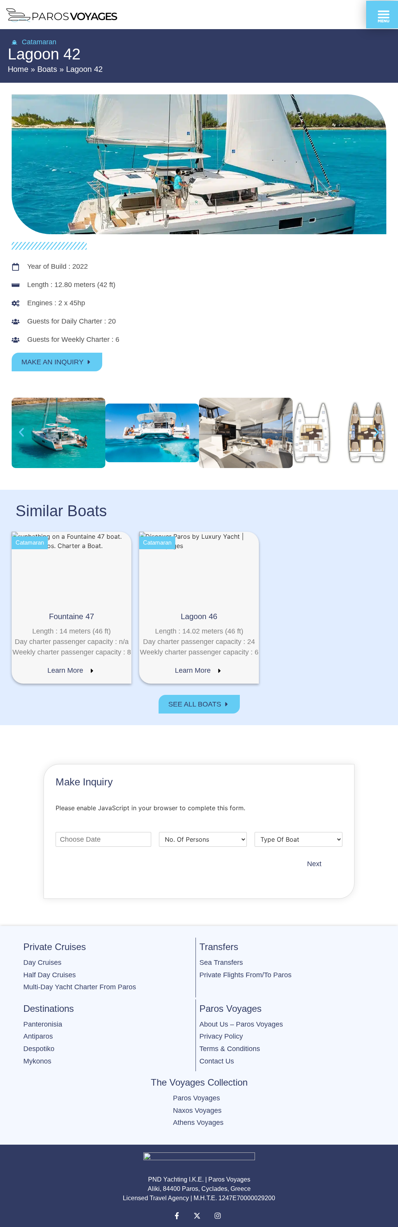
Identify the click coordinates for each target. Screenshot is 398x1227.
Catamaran (39, 42)
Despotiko (38, 1049)
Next (314, 864)
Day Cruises (42, 962)
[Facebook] (178, 1215)
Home (18, 69)
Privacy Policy (221, 1036)
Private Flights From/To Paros (245, 975)
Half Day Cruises (49, 975)
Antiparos (38, 1036)
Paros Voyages (196, 1098)
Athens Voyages (199, 1122)
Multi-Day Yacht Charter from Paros (79, 987)
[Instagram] (219, 1215)
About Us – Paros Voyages (241, 1024)
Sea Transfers (221, 962)
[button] (21, 432)
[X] (199, 1215)
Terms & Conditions (229, 1049)
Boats (47, 69)
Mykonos (37, 1061)
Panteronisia (42, 1024)
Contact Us (216, 1061)
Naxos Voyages (197, 1110)
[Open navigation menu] (382, 14)
